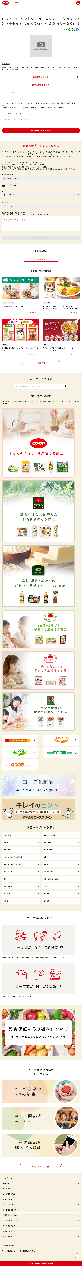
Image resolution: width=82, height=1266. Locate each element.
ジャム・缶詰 (8, 886)
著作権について (56, 169)
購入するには (7, 1199)
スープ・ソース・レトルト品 (13, 864)
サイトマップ (7, 1236)
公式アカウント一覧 (40, 1166)
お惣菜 (46, 864)
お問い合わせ (7, 1231)
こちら (61, 156)
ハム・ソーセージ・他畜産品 (13, 857)
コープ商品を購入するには (40, 130)
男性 (15, 185)
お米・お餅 (47, 842)
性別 (3, 186)
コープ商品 (14, 3)
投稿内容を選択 (7, 174)
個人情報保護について (26, 1251)
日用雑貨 (46, 901)
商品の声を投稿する (40, 85)
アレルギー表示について (11, 1220)
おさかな (46, 886)
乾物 (45, 857)
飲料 (5, 879)
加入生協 (5, 203)
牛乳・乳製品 (8, 850)
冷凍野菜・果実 (49, 872)
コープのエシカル (9, 1205)
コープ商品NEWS (9, 1194)
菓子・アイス (8, 872)
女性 (25, 185)
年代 (3, 191)
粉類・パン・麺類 (49, 835)
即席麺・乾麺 (48, 850)
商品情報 (6, 1183)
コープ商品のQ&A (9, 1226)
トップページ (7, 1178)
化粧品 (6, 901)
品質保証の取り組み (10, 1215)
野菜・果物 (7, 835)
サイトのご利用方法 (7, 1251)
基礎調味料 (7, 893)
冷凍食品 (46, 893)
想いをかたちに (8, 1189)
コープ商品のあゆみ (9, 1210)
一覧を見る (40, 259)
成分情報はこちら (40, 77)
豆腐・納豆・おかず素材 (51, 879)
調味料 (6, 842)
